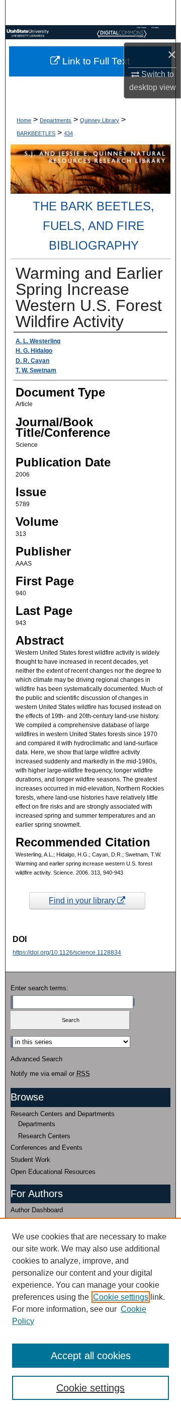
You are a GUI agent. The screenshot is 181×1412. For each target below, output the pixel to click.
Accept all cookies (91, 1355)
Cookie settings (120, 1297)
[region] (90, 1315)
